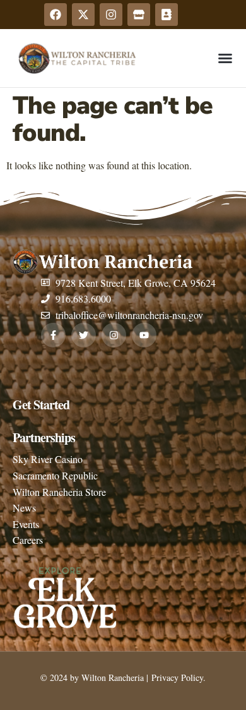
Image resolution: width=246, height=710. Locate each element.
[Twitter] (83, 335)
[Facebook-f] (53, 335)
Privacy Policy (175, 677)
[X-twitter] (83, 14)
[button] (225, 58)
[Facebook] (55, 14)
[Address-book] (166, 14)
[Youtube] (144, 335)
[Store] (138, 14)
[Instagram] (111, 14)
